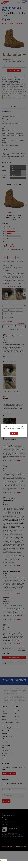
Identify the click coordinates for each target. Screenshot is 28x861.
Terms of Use (16, 428)
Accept (14, 433)
